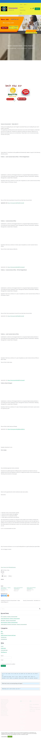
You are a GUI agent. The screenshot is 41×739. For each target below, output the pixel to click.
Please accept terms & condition (8, 664)
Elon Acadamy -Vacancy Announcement (9, 616)
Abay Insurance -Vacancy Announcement (9, 622)
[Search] (39, 608)
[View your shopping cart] (32, 9)
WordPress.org (4, 652)
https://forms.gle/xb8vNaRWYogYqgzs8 (16, 267)
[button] (26, 4)
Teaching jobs (3, 637)
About (25, 4)
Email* (2, 659)
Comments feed (4, 650)
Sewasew (13, 8)
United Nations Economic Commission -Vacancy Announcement (14, 624)
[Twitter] (4, 596)
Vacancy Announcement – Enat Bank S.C (31, 600)
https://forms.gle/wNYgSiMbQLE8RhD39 (16, 429)
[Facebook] (2, 596)
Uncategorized (4, 639)
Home (21, 4)
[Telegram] (6, 596)
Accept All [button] (10, 736)
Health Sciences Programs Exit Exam (8, 635)
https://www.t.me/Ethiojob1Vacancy (8, 567)
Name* (2, 655)
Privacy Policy (22, 10)
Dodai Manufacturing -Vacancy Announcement (10, 618)
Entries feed (3, 648)
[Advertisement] (20, 71)
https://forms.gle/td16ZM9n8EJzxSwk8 (16, 202)
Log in (2, 646)
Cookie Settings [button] (4, 736)
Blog (2, 631)
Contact (21, 7)
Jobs (21, 12)
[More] (8, 596)
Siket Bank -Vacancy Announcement (8, 620)
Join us (37, 8)
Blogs (2, 633)
